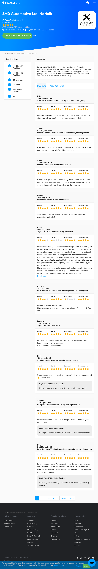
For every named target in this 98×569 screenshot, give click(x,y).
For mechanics (32, 533)
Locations (18, 53)
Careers (30, 542)
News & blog (32, 523)
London (54, 520)
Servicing (77, 523)
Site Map (7, 560)
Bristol (53, 530)
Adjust (78, 566)
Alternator (78, 542)
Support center (9, 523)
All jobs (77, 545)
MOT (76, 520)
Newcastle (55, 533)
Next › (63, 498)
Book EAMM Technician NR (19, 35)
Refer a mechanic (34, 536)
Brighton (54, 536)
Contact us (8, 527)
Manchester (55, 523)
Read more (41, 276)
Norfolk (45, 13)
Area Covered (57, 86)
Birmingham (55, 527)
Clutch (76, 533)
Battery (77, 536)
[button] (94, 3)
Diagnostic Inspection (82, 539)
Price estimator (32, 539)
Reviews (41, 86)
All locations (55, 539)
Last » (71, 498)
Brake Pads (78, 527)
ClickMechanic (9, 53)
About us (30, 520)
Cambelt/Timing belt (81, 530)
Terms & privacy (33, 545)
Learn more (58, 565)
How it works (9, 520)
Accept (86, 566)
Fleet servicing (32, 530)
